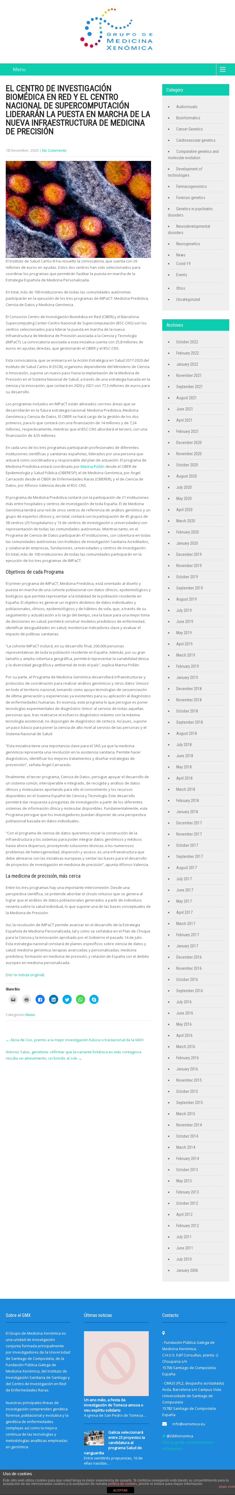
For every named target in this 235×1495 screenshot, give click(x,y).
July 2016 (184, 1002)
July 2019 (184, 610)
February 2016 (187, 1058)
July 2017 (184, 879)
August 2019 (186, 599)
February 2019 (187, 666)
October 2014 (187, 1136)
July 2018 (184, 744)
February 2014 (187, 1158)
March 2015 (185, 1113)
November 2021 (189, 375)
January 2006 (187, 1270)
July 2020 (184, 487)
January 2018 (187, 811)
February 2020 (187, 532)
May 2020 (184, 498)
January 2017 (187, 946)
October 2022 (187, 342)
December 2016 (189, 957)
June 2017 (184, 890)
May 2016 (184, 1024)
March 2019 (185, 655)
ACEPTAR (120, 1490)
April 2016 (184, 1035)
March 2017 (185, 923)
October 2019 (187, 577)
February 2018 (187, 800)
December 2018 (189, 688)
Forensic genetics (190, 197)
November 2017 (189, 834)
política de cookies (122, 1484)
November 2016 (189, 968)
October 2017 (187, 845)
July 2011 (184, 1237)
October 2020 (187, 465)
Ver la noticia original (25, 974)
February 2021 (187, 431)
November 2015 (189, 1080)
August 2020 (186, 476)
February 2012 (187, 1225)
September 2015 (189, 1102)
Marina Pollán (93, 466)
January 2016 (187, 1069)
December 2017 (189, 823)
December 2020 (189, 442)
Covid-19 (183, 263)
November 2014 (189, 1125)
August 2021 (186, 398)
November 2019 (189, 565)
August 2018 (186, 733)
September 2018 (189, 722)
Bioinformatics (188, 118)
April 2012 (184, 1214)
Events (181, 274)
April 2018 (184, 778)
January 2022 (187, 364)
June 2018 (184, 756)
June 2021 (184, 409)
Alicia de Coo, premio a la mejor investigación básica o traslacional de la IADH (75, 1039)
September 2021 (189, 386)
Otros (180, 288)
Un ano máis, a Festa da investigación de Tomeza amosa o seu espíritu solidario (113, 1405)
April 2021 (184, 420)
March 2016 (185, 1046)
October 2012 (187, 1203)
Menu (19, 69)
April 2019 (184, 644)
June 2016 (184, 1013)
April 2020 (184, 509)
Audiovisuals (186, 106)
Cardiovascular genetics (196, 140)
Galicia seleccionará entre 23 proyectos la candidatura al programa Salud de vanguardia (114, 1442)
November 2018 (189, 700)
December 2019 (189, 554)
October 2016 (187, 979)
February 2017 (187, 935)
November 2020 (189, 453)
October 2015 (187, 1091)
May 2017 (184, 901)
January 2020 (187, 543)
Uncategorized (188, 299)
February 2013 (187, 1192)
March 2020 (185, 521)
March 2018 (185, 789)
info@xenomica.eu (189, 1423)
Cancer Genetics (189, 129)
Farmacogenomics (191, 186)
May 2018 (184, 767)
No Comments (54, 150)
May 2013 (184, 1181)
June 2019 (184, 621)
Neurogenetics (188, 244)
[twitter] (164, 1436)
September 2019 (189, 588)
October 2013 (187, 1169)
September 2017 (189, 856)
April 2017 (184, 912)
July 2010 (184, 1259)
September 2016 (189, 990)
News (30, 1014)
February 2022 (187, 353)
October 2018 (187, 711)
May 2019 (184, 632)
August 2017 (186, 867)
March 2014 (185, 1147)
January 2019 (187, 677)
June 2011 (184, 1248)
